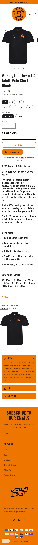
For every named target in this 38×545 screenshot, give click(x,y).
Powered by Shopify (24, 541)
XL (5, 107)
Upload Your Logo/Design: (9, 305)
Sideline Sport (17, 541)
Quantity (4, 121)
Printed (20, 116)
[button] (3, 14)
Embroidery (8, 116)
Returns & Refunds (10, 465)
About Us (7, 460)
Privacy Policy (8, 470)
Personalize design (12, 152)
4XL (30, 107)
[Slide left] (14, 68)
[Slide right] (24, 68)
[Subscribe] (31, 433)
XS (5, 102)
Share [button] (6, 297)
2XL (13, 107)
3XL (21, 107)
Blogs (6, 455)
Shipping (11, 94)
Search (6, 450)
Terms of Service (9, 475)
